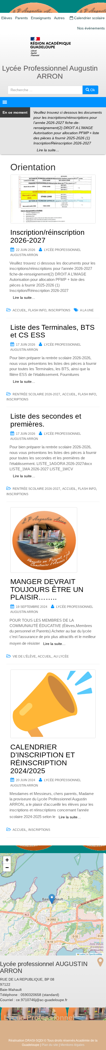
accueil (19, 310)
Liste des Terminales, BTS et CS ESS (52, 331)
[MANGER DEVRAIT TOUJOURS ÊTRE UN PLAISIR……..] (53, 540)
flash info (37, 310)
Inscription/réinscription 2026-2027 (47, 236)
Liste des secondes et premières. (45, 420)
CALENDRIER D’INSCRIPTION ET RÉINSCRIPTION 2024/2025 (42, 759)
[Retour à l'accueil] (53, 46)
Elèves (6, 18)
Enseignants (41, 18)
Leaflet (82, 954)
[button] (52, 899)
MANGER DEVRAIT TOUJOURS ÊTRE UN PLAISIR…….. (46, 589)
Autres (59, 18)
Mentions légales (72, 1045)
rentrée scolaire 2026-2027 (36, 394)
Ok (92, 90)
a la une (87, 310)
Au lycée (61, 656)
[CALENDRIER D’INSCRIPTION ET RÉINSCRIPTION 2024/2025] (53, 704)
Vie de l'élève (24, 656)
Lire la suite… (48, 150)
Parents (21, 18)
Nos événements (91, 28)
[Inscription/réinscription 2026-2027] (53, 199)
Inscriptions (59, 310)
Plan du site (50, 1045)
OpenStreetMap (95, 954)
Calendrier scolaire (89, 18)
